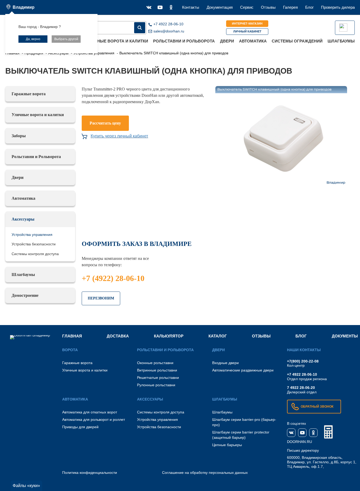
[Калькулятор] (328, 432)
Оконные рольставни (155, 363)
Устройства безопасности (34, 244)
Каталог (217, 336)
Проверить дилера (338, 7)
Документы (345, 336)
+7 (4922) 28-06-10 (113, 278)
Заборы (19, 136)
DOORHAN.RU (299, 442)
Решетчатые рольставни (158, 377)
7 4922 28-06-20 (301, 387)
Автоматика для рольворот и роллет (93, 419)
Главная (72, 336)
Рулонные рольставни (156, 385)
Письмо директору (303, 450)
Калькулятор (168, 336)
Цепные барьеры (227, 445)
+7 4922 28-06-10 (302, 374)
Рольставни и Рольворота (184, 41)
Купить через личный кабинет (119, 136)
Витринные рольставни (157, 370)
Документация (220, 7)
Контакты (190, 7)
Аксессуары (23, 219)
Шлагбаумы (341, 41)
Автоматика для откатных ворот (89, 412)
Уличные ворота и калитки (117, 41)
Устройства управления (32, 234)
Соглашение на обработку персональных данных (205, 472)
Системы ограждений (297, 41)
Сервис (247, 7)
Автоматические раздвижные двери (243, 370)
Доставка (118, 336)
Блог (309, 7)
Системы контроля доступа (35, 254)
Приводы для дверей (80, 427)
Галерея (290, 7)
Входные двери (225, 363)
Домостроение (25, 295)
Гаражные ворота (29, 94)
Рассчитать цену (105, 123)
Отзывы (268, 7)
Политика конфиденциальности (89, 472)
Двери (227, 41)
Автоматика (253, 41)
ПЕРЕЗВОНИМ (101, 298)
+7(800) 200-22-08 (303, 361)
